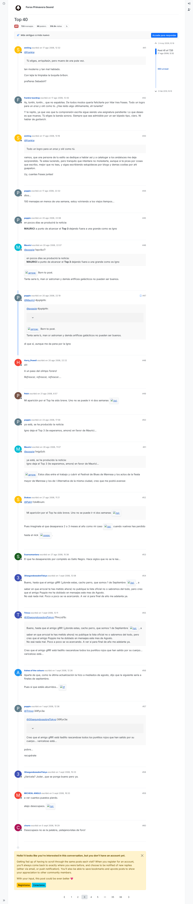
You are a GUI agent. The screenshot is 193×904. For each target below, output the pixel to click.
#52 (144, 497)
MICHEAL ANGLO (32, 793)
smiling (27, 47)
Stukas (27, 497)
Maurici (28, 245)
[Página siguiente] (128, 897)
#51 (144, 447)
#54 (144, 575)
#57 (144, 706)
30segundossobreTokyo (35, 575)
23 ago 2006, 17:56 (51, 420)
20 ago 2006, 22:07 (52, 245)
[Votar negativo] (137, 89)
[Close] (142, 855)
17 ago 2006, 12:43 (60, 98)
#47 (144, 295)
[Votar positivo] (127, 89)
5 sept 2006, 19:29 (51, 825)
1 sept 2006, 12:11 (50, 613)
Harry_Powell (30, 360)
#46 (144, 245)
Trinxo (27, 613)
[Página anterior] (64, 897)
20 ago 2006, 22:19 (51, 295)
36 (120, 897)
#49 (144, 393)
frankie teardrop (32, 98)
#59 (144, 793)
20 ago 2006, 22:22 (57, 360)
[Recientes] (4, 3)
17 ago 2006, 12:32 (51, 47)
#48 (144, 360)
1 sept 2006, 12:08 (67, 575)
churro (27, 825)
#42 (144, 98)
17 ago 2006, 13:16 (51, 136)
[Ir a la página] (105, 897)
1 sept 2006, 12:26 (64, 670)
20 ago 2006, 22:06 (51, 218)
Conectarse (39, 885)
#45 (144, 218)
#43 (144, 136)
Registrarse (24, 885)
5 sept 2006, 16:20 (61, 793)
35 (112, 897)
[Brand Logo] (19, 7)
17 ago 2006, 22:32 (51, 191)
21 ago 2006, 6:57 (49, 393)
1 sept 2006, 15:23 (67, 772)
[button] (4, 900)
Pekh (26, 393)
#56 (144, 670)
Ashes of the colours (34, 670)
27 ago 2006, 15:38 (60, 554)
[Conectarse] (189, 3)
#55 (144, 613)
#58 (144, 772)
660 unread (163, 69)
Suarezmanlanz (31, 554)
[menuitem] (189, 3)
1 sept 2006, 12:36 (50, 706)
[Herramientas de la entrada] (143, 89)
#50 (144, 420)
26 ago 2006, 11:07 (52, 447)
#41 (144, 47)
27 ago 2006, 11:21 (51, 497)
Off (16, 26)
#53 (144, 554)
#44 (144, 191)
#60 (144, 825)
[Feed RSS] (66, 26)
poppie (27, 191)
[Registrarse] (189, 9)
